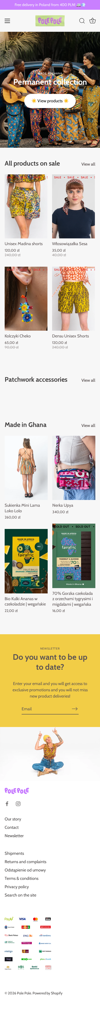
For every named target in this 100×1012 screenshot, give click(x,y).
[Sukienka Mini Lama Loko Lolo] (26, 468)
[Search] (82, 21)
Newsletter (14, 835)
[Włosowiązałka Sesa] (73, 206)
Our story (13, 819)
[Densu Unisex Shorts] (73, 299)
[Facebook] (7, 803)
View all (88, 164)
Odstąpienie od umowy (25, 870)
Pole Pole (24, 993)
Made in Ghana (26, 425)
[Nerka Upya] (73, 468)
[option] (50, 90)
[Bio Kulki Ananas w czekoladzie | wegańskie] (26, 561)
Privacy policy (17, 886)
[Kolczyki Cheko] (26, 299)
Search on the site (20, 895)
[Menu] (7, 21)
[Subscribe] (75, 708)
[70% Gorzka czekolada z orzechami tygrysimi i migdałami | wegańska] (73, 556)
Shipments (14, 853)
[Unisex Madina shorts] (26, 206)
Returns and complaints (25, 861)
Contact (12, 827)
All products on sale (32, 163)
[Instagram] (18, 803)
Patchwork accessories (36, 379)
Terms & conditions (21, 878)
